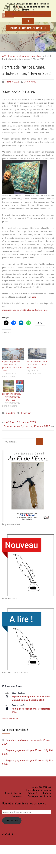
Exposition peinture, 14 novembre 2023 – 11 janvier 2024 (12, 397)
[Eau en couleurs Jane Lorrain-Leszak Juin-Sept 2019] (37, 354)
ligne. (34, 296)
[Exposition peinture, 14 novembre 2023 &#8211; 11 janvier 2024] (13, 386)
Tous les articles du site (19, 56)
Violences (17, 796)
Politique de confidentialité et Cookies (28, 14)
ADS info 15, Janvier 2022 (21, 422)
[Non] (52, 16)
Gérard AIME (30, 82)
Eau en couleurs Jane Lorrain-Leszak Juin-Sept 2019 (37, 364)
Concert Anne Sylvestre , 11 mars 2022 (27, 426)
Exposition (36, 56)
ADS (4, 56)
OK (28, 21)
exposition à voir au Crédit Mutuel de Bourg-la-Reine (24, 309)
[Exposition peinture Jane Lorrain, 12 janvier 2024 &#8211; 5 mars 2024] (13, 354)
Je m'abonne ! (12, 820)
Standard (10, 413)
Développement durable (39, 796)
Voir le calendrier (10, 718)
